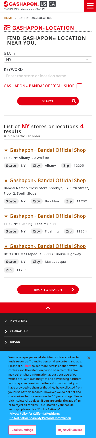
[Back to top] (48, 307)
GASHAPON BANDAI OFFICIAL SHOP (39, 85)
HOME (8, 18)
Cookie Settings (22, 430)
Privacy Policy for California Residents (35, 413)
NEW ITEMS (18, 321)
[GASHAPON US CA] (31, 4)
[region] (48, 394)
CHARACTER (19, 331)
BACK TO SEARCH (48, 289)
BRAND (15, 342)
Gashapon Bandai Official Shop (45, 246)
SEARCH (48, 101)
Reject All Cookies (70, 430)
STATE (9, 53)
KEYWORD (13, 69)
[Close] (89, 358)
